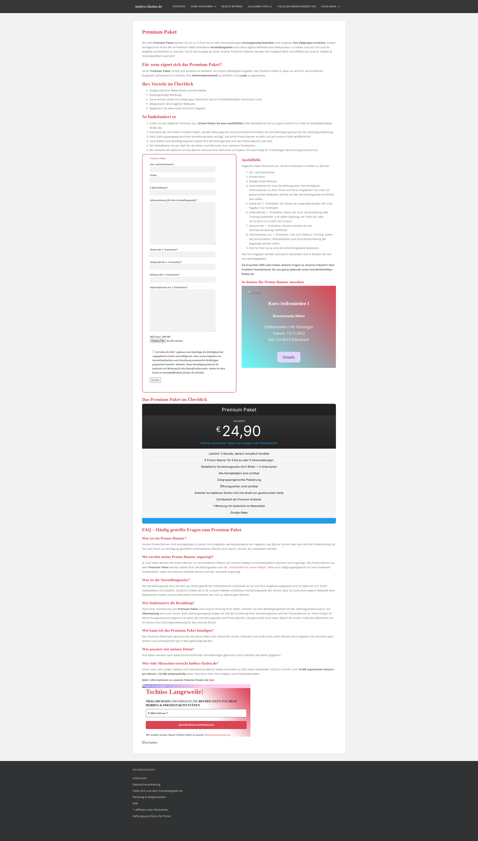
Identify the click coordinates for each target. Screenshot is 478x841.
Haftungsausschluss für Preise (152, 816)
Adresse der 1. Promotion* (165, 274)
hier (211, 680)
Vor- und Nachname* (162, 164)
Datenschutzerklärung (217, 734)
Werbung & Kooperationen (149, 797)
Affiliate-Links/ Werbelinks (152, 809)
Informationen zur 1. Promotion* (169, 287)
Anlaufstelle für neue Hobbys (247, 567)
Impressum (140, 778)
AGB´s (173, 352)
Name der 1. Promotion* (164, 249)
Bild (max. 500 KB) (160, 336)
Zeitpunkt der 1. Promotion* (166, 262)
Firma (153, 175)
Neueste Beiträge (231, 6)
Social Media (328, 6)
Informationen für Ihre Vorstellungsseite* (173, 200)
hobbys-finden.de (148, 6)
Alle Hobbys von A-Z (260, 6)
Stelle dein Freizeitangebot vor (296, 6)
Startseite (179, 6)
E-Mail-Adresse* (159, 187)
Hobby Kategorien (201, 6)
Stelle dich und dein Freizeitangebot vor (158, 791)
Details (289, 357)
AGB (135, 803)
